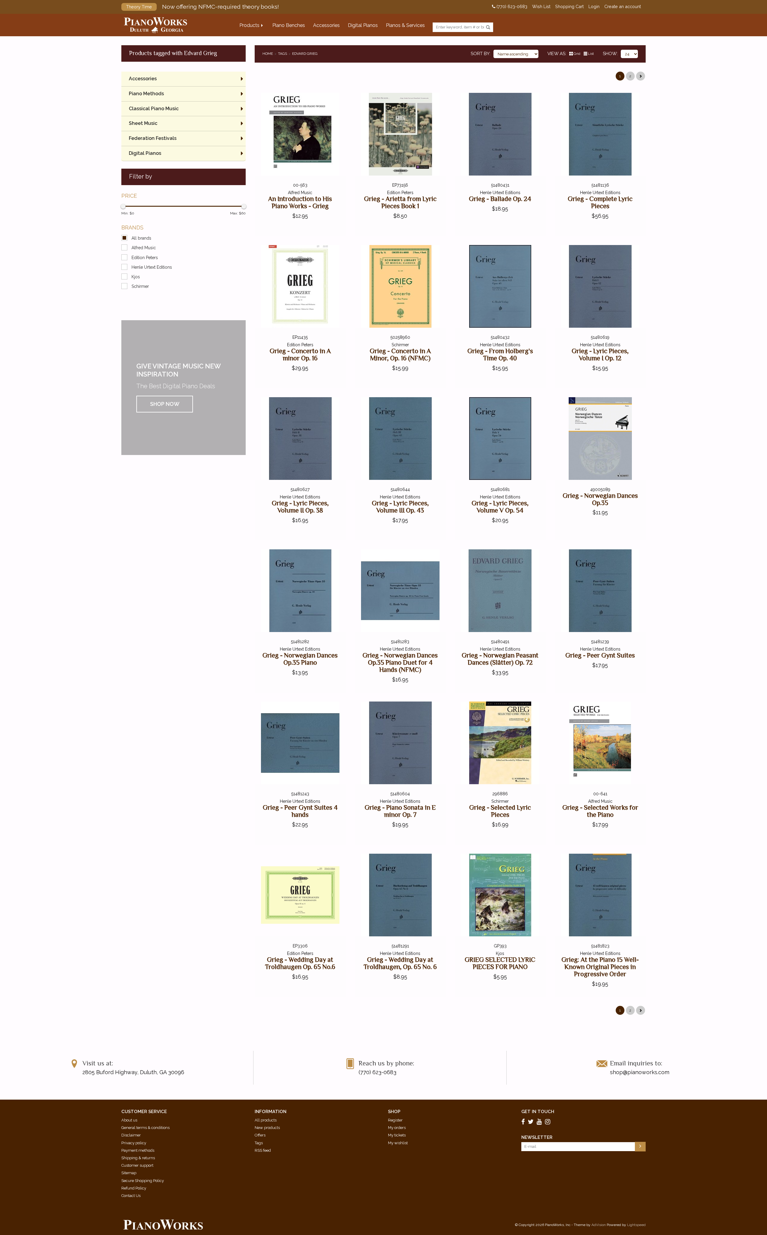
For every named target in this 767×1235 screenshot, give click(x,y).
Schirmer (140, 286)
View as (556, 53)
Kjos (136, 276)
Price (129, 196)
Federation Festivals (152, 138)
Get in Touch (537, 1111)
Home (267, 54)
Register (395, 1120)
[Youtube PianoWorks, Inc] (540, 1121)
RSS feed (263, 1150)
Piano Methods (146, 93)
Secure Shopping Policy (142, 1180)
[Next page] (640, 76)
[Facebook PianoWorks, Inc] (524, 1121)
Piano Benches (288, 25)
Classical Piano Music (154, 108)
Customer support (137, 1165)
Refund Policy (133, 1188)
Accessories (326, 25)
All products (266, 1120)
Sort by (480, 53)
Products (249, 25)
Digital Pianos (363, 25)
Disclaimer (131, 1135)
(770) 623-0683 (511, 6)
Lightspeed (636, 1225)
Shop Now (164, 404)
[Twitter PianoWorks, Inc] (531, 1121)
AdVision (598, 1225)
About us (129, 1120)
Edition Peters (145, 257)
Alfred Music (144, 247)
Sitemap (128, 1173)
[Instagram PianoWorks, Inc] (548, 1121)
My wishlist (398, 1143)
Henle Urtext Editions (152, 267)
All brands (141, 238)
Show (610, 53)
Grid (576, 54)
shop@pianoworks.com (639, 1072)
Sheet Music (143, 123)
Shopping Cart (569, 6)
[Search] (488, 27)
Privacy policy (133, 1143)
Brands (132, 227)
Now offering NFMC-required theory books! (202, 6)
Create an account (622, 6)
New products (267, 1127)
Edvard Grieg (305, 54)
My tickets (397, 1135)
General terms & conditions (145, 1127)
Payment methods (137, 1150)
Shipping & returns (138, 1158)
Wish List (541, 6)
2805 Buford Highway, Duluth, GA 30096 (133, 1072)
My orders (397, 1127)
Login (594, 6)
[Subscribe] (640, 1146)
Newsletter (536, 1137)
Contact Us (131, 1195)
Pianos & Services (405, 25)
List (591, 54)
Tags (282, 54)
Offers (260, 1135)
